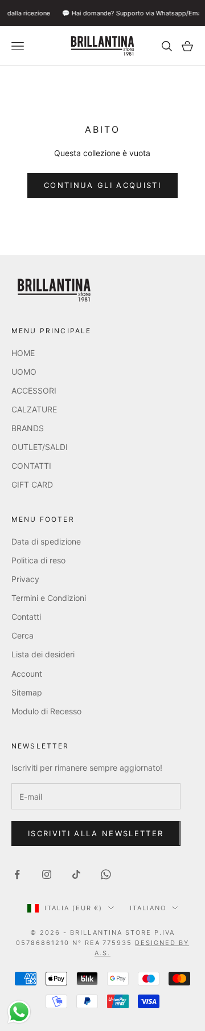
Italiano (148, 908)
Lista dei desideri (43, 654)
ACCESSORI (33, 390)
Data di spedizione (46, 541)
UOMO (23, 372)
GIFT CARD (32, 484)
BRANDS (27, 428)
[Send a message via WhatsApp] (19, 1012)
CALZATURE (34, 409)
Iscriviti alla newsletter (96, 833)
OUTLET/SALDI (39, 447)
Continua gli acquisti (102, 185)
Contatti (26, 616)
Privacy (25, 579)
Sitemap (26, 692)
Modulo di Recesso (46, 711)
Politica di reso (38, 560)
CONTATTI (31, 466)
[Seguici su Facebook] (17, 874)
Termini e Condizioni (48, 598)
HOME (23, 353)
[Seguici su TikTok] (76, 874)
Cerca (22, 635)
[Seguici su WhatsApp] (106, 874)
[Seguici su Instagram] (46, 874)
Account (26, 673)
